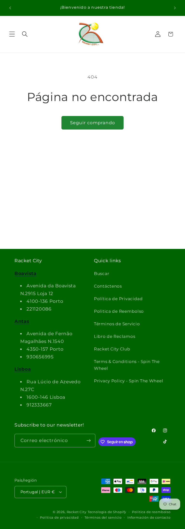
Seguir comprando (92, 122)
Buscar (101, 273)
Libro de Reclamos (114, 336)
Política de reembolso (151, 512)
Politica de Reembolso (119, 311)
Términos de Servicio (117, 323)
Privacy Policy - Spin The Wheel (128, 380)
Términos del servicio (103, 517)
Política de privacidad (59, 517)
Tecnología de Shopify (107, 512)
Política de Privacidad (118, 298)
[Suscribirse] (88, 440)
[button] (12, 34)
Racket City (76, 512)
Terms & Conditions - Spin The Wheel (127, 365)
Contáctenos (108, 286)
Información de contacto (149, 517)
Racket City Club (112, 349)
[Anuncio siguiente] (175, 7)
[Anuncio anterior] (10, 7)
